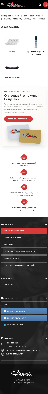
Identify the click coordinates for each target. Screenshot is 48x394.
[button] (24, 116)
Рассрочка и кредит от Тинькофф (20, 265)
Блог (6, 304)
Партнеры (8, 284)
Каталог (17, 19)
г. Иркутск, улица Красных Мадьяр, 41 (23, 350)
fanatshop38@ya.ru (15, 354)
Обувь (27, 19)
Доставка (8, 244)
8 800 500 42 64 (12, 343)
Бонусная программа (14, 231)
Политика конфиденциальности (19, 251)
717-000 (16, 346)
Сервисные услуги (12, 237)
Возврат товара (11, 258)
